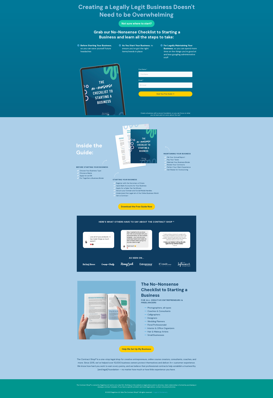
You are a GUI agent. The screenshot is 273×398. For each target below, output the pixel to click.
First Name (143, 69)
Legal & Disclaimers (160, 392)
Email (141, 80)
